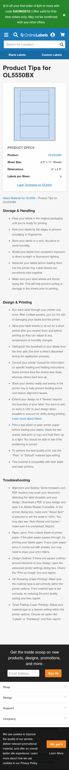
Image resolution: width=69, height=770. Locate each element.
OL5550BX (55, 155)
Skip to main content (14, 19)
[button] (6, 35)
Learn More (56, 753)
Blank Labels (17, 55)
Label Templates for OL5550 (34, 185)
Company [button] (9, 719)
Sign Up (53, 673)
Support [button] (8, 708)
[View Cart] (62, 35)
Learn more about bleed (26, 418)
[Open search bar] (16, 35)
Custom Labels (52, 55)
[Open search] (61, 44)
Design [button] (7, 697)
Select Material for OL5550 (19, 198)
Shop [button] (6, 687)
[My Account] (52, 35)
